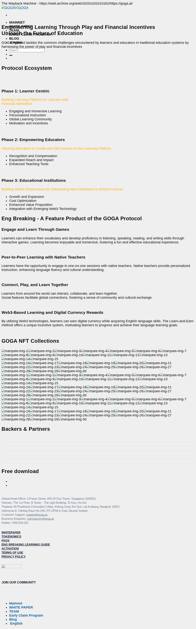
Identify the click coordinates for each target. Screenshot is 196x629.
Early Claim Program (26, 615)
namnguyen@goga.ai (40, 518)
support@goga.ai (36, 514)
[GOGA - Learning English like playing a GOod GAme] (15, 7)
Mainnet (17, 22)
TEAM (14, 611)
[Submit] (10, 55)
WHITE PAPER (21, 607)
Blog (14, 38)
